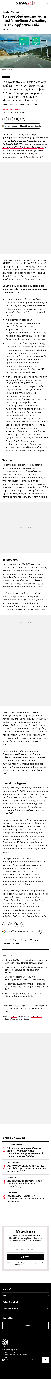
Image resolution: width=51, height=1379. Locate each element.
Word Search (25, 1019)
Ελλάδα (5, 12)
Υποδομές (15, 12)
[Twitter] (10, 119)
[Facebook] (4, 119)
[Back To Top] (45, 1360)
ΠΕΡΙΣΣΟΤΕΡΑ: (8, 956)
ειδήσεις (20, 1008)
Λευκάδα (6, 944)
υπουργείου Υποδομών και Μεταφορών (23, 147)
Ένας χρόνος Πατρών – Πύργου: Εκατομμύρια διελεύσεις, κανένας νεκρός (25, 978)
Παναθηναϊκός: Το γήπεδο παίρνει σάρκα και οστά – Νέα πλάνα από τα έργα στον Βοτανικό (26, 970)
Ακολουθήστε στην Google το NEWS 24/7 (20, 1006)
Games (14, 1016)
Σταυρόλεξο (36, 1016)
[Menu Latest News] (47, 3)
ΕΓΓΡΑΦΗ (25, 1325)
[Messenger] (16, 119)
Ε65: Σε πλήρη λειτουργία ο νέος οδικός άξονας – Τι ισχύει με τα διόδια (24, 995)
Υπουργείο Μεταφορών (31, 940)
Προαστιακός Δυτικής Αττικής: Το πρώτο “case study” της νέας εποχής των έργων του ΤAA (26, 986)
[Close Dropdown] (48, 1289)
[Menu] (4, 3)
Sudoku (5, 1019)
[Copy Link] (22, 119)
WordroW (14, 1019)
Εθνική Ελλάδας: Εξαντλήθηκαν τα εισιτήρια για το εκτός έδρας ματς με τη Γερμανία (26, 961)
